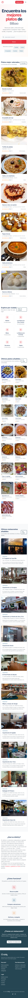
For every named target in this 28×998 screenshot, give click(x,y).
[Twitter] (12, 994)
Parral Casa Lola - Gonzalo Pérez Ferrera (20, 459)
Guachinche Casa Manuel (7, 438)
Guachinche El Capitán (9, 733)
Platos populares (4, 965)
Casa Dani (4, 148)
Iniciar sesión (19, 2)
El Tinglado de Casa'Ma (9, 558)
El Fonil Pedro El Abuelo (10, 674)
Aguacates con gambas (5, 495)
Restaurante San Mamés (7, 177)
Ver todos (23, 63)
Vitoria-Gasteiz (10, 90)
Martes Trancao (5, 419)
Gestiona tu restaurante (20, 965)
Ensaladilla (24, 121)
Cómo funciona (18, 968)
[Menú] (25, 2)
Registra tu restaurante (20, 966)
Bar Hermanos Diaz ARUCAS (8, 293)
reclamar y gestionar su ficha (12, 866)
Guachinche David (8, 645)
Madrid (9, 148)
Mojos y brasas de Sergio (10, 703)
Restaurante (5, 556)
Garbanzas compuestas (5, 437)
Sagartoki (4, 90)
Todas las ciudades (20, 309)
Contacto (3, 984)
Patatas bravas (23, 238)
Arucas (17, 293)
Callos (22, 47)
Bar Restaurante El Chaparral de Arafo (5, 459)
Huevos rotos (23, 209)
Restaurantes (4, 966)
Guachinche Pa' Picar (6, 400)
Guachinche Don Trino (9, 762)
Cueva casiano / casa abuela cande (19, 381)
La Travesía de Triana (7, 119)
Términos (3, 980)
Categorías (3, 970)
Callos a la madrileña (8, 176)
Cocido (15, 51)
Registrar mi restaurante (14, 942)
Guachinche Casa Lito (9, 820)
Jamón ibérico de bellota (6, 515)
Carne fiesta (5, 379)
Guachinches (5, 585)
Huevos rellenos (7, 292)
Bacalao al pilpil (23, 92)
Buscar (14, 41)
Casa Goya (17, 400)
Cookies (3, 982)
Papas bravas (6, 234)
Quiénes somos (4, 977)
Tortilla (16, 47)
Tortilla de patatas (7, 147)
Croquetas (8, 51)
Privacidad (3, 978)
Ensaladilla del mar (7, 118)
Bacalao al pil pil (7, 89)
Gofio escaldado (19, 476)
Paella (21, 51)
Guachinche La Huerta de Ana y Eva (13, 616)
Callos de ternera (7, 263)
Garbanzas (4, 457)
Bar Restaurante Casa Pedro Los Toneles (6, 381)
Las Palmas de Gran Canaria (19, 119)
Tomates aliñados (19, 495)
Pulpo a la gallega (6, 476)
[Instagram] (15, 994)
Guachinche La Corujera (10, 587)
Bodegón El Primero (8, 791)
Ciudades (3, 968)
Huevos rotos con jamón (9, 205)
